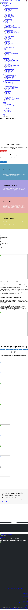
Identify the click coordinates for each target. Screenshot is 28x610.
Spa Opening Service (10, 24)
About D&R (8, 52)
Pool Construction (9, 6)
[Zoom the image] (14, 367)
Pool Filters (7, 37)
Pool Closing (8, 11)
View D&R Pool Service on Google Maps (14, 588)
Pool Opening (8, 10)
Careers (7, 55)
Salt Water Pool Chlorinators (11, 35)
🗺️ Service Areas (21, 0)
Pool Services (6, 5)
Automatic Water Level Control (12, 32)
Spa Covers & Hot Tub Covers (12, 46)
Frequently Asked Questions (11, 53)
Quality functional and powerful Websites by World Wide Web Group (13, 608)
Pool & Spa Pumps (9, 36)
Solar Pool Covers (9, 44)
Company (5, 50)
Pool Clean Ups (8, 14)
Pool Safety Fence (9, 43)
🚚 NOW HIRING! (4, 0)
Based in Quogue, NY (7, 110)
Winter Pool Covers (9, 47)
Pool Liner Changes (9, 16)
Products (4, 28)
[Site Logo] (5, 3)
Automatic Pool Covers (10, 31)
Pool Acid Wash (8, 19)
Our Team (7, 54)
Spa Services (5, 21)
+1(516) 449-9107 (7, 111)
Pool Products (25, 596)
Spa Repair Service (9, 26)
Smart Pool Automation (10, 33)
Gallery (4, 48)
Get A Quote (4, 501)
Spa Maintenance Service (10, 22)
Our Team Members (23, 602)
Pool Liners (7, 39)
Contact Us (2, 537)
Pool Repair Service (9, 15)
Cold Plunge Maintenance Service (12, 13)
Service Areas (25, 603)
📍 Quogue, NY (13, 0)
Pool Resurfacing (9, 17)
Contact (4, 49)
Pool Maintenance (9, 9)
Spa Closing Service (9, 25)
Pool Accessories (9, 30)
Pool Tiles (7, 42)
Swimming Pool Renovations (11, 8)
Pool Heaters (8, 38)
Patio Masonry (8, 20)
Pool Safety (7, 41)
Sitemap (26, 608)
